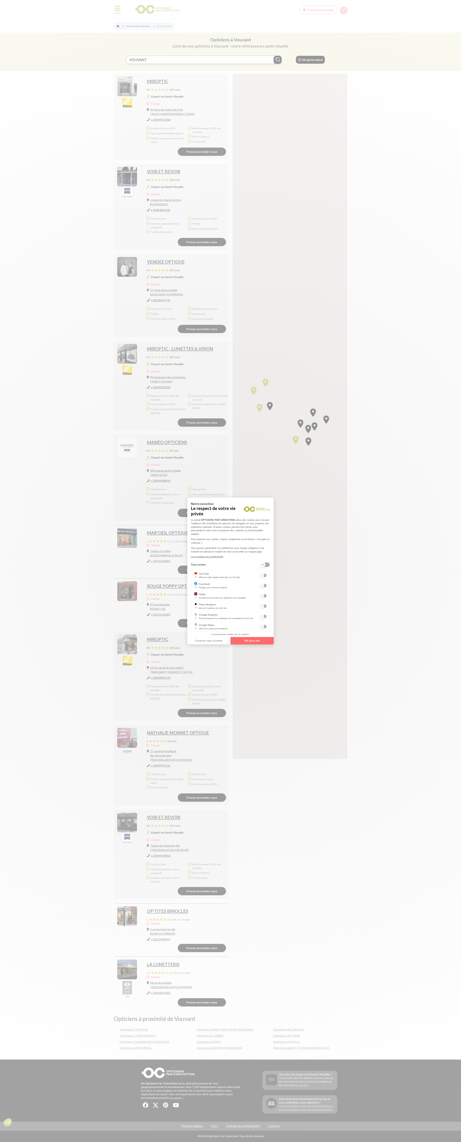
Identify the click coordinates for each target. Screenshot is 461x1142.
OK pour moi (252, 640)
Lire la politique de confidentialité (207, 557)
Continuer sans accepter (209, 640)
